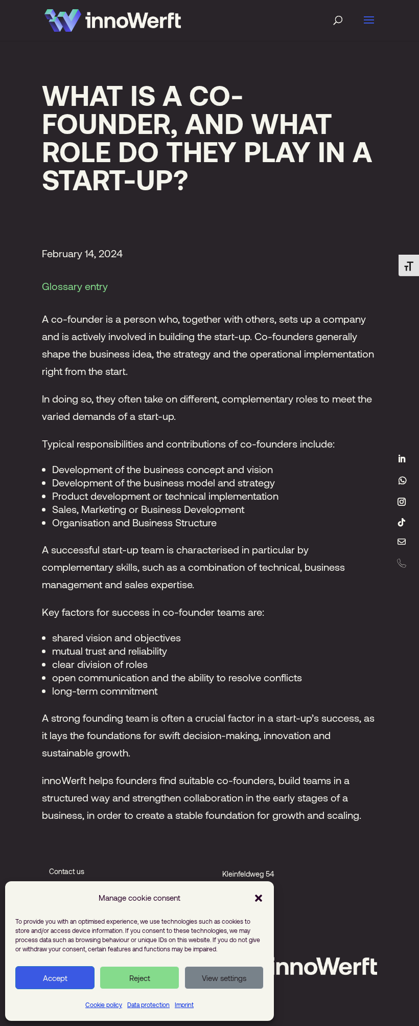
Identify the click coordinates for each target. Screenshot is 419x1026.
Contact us (66, 871)
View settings (224, 978)
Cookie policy (103, 1004)
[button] (258, 898)
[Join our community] (402, 480)
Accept (55, 978)
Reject (139, 978)
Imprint (184, 1004)
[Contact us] (401, 542)
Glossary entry (75, 286)
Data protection (148, 1004)
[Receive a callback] (401, 563)
